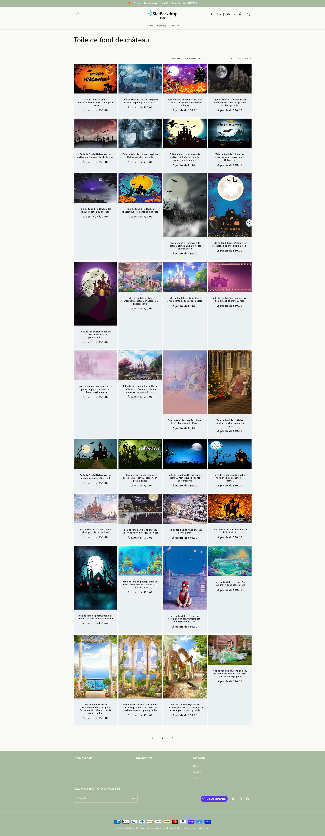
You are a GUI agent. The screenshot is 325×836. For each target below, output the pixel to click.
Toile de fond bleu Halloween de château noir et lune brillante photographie (185, 478)
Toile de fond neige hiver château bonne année (184, 531)
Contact (197, 778)
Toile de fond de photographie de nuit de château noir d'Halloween (95, 617)
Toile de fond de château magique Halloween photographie (140, 156)
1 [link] (153, 737)
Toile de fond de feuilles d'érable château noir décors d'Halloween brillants (185, 102)
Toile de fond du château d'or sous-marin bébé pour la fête (229, 583)
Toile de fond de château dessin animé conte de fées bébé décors (184, 299)
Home (196, 766)
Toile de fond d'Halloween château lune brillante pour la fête (140, 210)
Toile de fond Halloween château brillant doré (229, 531)
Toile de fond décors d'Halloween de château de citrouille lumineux (229, 244)
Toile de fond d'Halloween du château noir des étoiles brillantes (95, 156)
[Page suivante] (172, 738)
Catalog (197, 772)
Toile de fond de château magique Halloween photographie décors (140, 101)
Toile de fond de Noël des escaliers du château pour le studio (229, 423)
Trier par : (175, 58)
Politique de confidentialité (197, 828)
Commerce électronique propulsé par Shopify (160, 828)
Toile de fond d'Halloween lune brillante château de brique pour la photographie (230, 102)
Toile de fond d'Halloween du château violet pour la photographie (95, 334)
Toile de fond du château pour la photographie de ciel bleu (95, 531)
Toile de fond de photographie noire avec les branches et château (229, 478)
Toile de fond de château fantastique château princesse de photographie (140, 301)
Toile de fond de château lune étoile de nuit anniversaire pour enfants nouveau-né (184, 618)
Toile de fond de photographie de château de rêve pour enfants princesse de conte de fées (140, 389)
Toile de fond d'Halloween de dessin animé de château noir (95, 476)
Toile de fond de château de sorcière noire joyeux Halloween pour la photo (140, 478)
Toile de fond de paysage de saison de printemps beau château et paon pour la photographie (185, 707)
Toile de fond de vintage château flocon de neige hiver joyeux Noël (140, 531)
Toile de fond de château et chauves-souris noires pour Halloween (229, 157)
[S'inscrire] (133, 798)
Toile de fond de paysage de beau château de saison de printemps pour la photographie (229, 674)
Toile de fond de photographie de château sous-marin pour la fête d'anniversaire (140, 584)
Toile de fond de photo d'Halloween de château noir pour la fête (95, 102)
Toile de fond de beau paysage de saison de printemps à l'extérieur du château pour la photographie (140, 707)
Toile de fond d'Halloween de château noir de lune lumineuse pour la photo (184, 246)
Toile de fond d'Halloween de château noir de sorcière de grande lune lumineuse (185, 157)
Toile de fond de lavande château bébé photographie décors (185, 421)
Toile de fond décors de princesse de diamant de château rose (229, 299)
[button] (77, 14)
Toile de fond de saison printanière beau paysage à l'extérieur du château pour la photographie (95, 709)
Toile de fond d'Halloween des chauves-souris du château (95, 210)
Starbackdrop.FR (131, 828)
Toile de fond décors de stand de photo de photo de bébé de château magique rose (95, 389)
